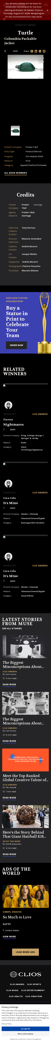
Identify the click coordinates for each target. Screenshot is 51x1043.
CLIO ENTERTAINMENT (33, 990)
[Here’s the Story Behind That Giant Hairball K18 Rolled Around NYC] (25, 816)
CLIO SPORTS (34, 984)
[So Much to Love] (25, 896)
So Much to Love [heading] (17, 917)
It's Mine (10, 503)
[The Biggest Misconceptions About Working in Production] (25, 646)
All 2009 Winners (15, 173)
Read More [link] (9, 684)
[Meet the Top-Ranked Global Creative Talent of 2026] (25, 759)
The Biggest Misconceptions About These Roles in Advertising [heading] (22, 721)
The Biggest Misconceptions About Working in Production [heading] (23, 665)
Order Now (16, 345)
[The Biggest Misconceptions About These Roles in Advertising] (25, 703)
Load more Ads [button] (25, 952)
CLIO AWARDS (17, 984)
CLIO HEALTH (16, 996)
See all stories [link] (12, 628)
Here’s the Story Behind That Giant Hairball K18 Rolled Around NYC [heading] (23, 834)
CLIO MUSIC (12, 990)
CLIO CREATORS (33, 996)
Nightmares (13, 424)
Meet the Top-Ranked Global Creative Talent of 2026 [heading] (24, 778)
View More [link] (9, 936)
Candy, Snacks (12, 912)
